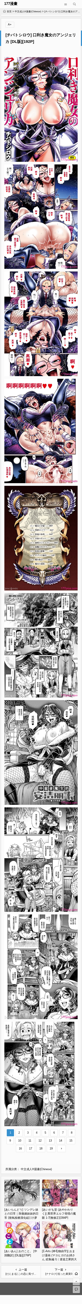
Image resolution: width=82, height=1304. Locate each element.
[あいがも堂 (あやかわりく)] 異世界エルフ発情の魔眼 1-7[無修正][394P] (59, 1213)
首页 (9, 11)
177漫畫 (10, 4)
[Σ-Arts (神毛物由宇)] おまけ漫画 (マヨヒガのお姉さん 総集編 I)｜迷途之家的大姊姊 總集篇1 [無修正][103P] (59, 1259)
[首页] (76, 1273)
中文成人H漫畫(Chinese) (28, 11)
